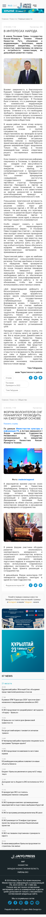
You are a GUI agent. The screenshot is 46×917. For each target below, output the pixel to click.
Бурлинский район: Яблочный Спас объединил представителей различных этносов (21, 689)
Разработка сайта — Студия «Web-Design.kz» (23, 909)
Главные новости (25, 19)
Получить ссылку (11, 424)
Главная (5, 19)
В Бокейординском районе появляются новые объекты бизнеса (20, 761)
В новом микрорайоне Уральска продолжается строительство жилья (21, 843)
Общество (22, 400)
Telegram (28, 602)
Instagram (12, 602)
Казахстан (23, 865)
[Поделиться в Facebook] (30, 377)
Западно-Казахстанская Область (23, 869)
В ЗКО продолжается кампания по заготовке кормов (20, 751)
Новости (13, 19)
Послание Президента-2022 (13, 384)
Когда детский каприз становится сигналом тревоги (20, 730)
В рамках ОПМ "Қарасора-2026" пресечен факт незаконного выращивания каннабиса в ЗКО (21, 700)
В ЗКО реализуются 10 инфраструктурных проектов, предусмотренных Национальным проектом (20, 822)
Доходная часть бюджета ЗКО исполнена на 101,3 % (23, 782)
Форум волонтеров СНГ (15, 585)
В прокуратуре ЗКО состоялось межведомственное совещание (15, 792)
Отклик (9, 378)
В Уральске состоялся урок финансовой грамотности (18, 720)
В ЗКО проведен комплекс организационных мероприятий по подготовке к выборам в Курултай (23, 802)
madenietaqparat (26, 479)
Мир (23, 862)
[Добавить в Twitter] (35, 377)
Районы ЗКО (23, 872)
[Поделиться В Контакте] (40, 377)
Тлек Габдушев (12, 390)
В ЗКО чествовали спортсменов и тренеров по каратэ (21, 833)
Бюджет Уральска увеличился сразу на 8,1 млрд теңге (22, 771)
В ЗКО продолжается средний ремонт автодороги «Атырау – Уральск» (22, 710)
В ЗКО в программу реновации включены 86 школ (22, 812)
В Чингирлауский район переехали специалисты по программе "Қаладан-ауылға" (23, 741)
